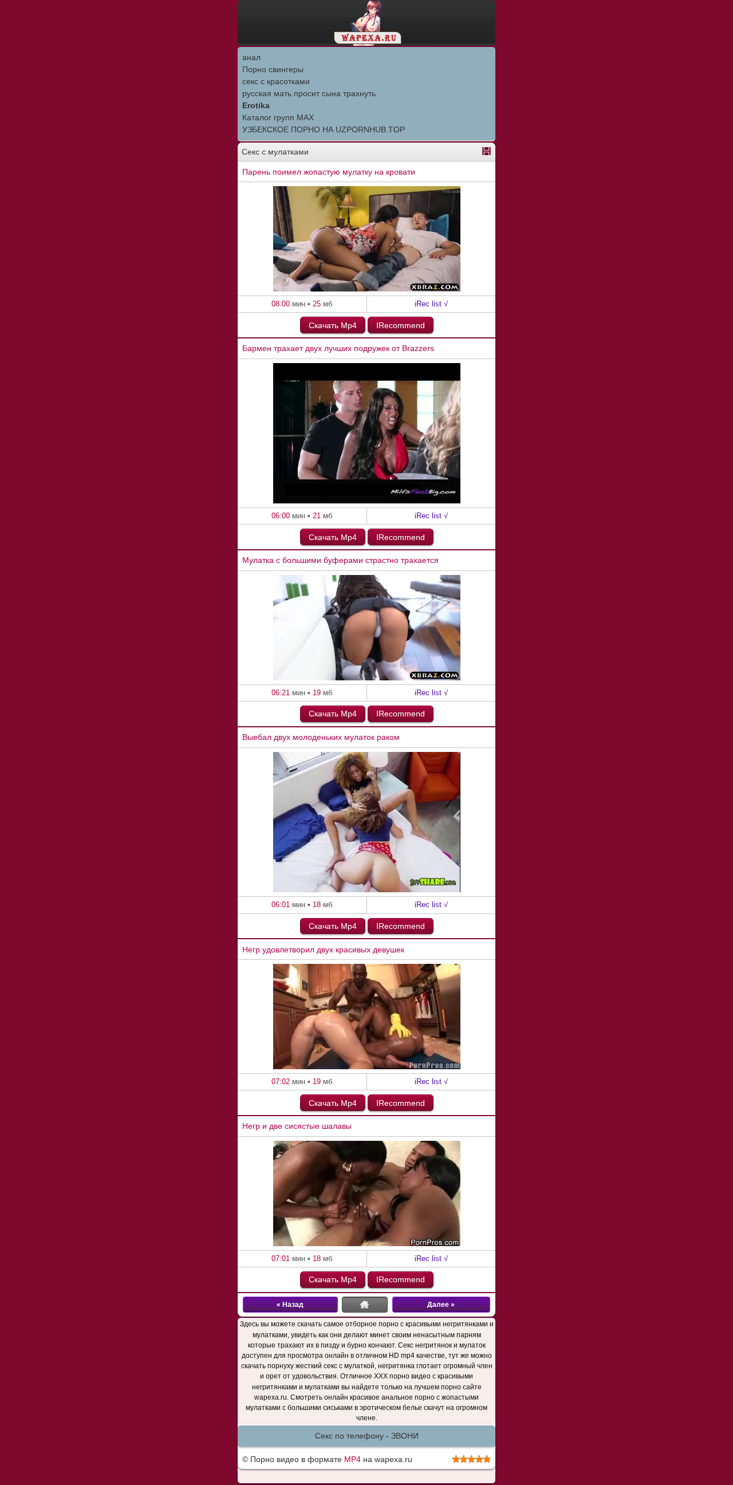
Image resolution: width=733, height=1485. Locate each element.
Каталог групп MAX (278, 117)
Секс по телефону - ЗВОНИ (367, 1435)
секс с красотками (276, 81)
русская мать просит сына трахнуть (309, 93)
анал (251, 57)
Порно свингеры (273, 69)
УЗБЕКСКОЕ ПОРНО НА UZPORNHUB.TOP (323, 129)
